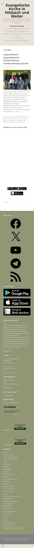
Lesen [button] (5, 323)
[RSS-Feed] (15, 282)
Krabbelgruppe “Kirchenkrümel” (12, 496)
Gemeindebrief (7, 464)
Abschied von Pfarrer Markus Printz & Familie (17, 28)
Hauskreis (6, 471)
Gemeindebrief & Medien (10, 457)
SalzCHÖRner (7, 513)
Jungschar (6, 484)
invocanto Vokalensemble (10, 479)
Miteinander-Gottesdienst (10, 501)
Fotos (4, 461)
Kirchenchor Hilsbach (9, 489)
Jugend (25, 118)
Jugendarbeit (6, 120)
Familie (18, 116)
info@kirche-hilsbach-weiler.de (10, 372)
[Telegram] (15, 269)
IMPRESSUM (6, 351)
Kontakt (5, 494)
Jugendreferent (14, 120)
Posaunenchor (7, 509)
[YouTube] (15, 256)
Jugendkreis (6, 481)
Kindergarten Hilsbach (9, 523)
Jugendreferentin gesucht (14, 122)
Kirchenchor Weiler (8, 491)
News (10, 116)
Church (8, 540)
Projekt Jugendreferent (9, 511)
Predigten (6, 466)
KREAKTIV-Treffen (8, 499)
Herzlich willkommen (9, 474)
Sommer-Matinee (17, 38)
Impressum (6, 476)
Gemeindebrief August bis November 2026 (17, 31)
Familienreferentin (12, 118)
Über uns (5, 521)
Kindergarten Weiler (8, 525)
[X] (15, 242)
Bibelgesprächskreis (8, 455)
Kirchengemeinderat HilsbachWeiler (13, 528)
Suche (23, 122)
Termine (5, 518)
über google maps (8, 395)
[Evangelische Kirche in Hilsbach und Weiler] (17, 16)
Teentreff (5, 516)
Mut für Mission (7, 504)
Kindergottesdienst (8, 486)
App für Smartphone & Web (11, 459)
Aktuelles (5, 452)
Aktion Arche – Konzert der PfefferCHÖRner (17, 40)
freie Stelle (20, 118)
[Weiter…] (18, 111)
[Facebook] (15, 229)
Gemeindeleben (7, 469)
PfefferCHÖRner (7, 506)
